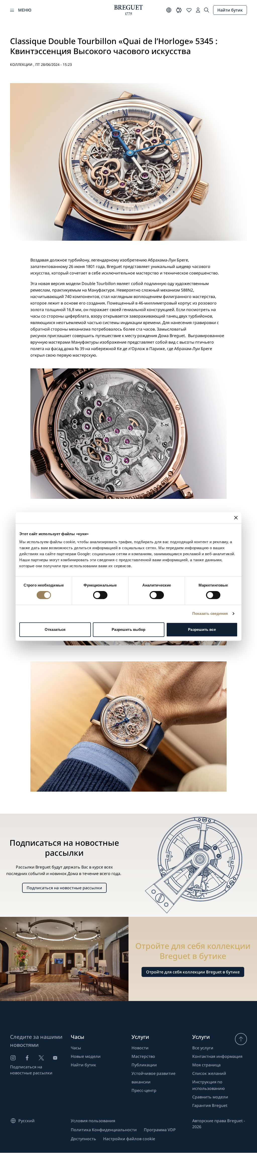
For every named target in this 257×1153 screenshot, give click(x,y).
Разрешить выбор (129, 629)
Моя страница (206, 1065)
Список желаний (209, 1073)
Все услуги (202, 1048)
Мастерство (143, 1056)
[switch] (100, 595)
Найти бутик (230, 10)
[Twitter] (41, 1058)
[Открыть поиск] (206, 10)
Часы (76, 1048)
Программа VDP (160, 1129)
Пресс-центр (144, 1090)
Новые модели (86, 1056)
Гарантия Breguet (209, 1105)
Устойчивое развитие (153, 1073)
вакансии (141, 1082)
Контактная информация (217, 1056)
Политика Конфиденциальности (104, 1129)
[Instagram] (13, 1058)
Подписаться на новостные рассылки (64, 888)
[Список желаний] (189, 10)
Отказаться (55, 629)
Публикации (144, 1065)
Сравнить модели (210, 1097)
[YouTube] (55, 1058)
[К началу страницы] (241, 1039)
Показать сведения (210, 613)
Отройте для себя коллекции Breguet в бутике (193, 972)
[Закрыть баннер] (236, 517)
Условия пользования (93, 1120)
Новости (140, 1048)
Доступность (83, 1138)
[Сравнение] (179, 10)
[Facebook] (27, 1058)
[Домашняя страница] (128, 10)
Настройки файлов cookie (129, 1138)
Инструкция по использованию (208, 1085)
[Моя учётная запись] (198, 10)
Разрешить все (202, 629)
